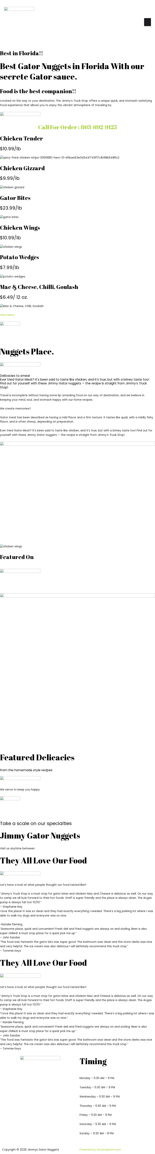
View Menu (7, 315)
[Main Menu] (147, 22)
